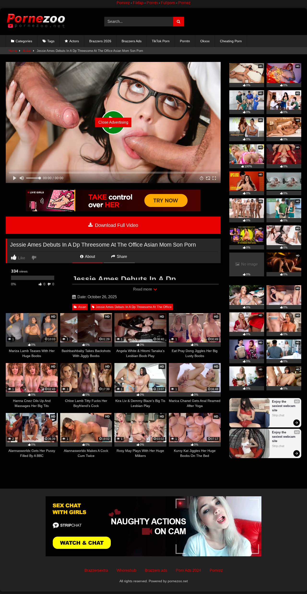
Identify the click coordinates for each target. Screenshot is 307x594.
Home (13, 51)
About (89, 257)
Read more (143, 289)
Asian (27, 51)
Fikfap (138, 3)
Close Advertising (113, 122)
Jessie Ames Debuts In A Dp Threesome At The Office (133, 307)
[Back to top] (292, 579)
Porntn (152, 3)
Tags (50, 41)
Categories (24, 41)
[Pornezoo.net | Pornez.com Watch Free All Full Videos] (36, 21)
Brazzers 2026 (100, 41)
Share (121, 257)
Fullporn (168, 3)
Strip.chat (278, 415)
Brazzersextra (96, 570)
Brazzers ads (156, 570)
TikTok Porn (161, 41)
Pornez (184, 3)
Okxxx (205, 41)
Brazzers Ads (132, 41)
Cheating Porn (231, 41)
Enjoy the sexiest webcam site (284, 406)
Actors (74, 41)
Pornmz (123, 3)
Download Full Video (116, 225)
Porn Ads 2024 (188, 570)
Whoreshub (126, 570)
